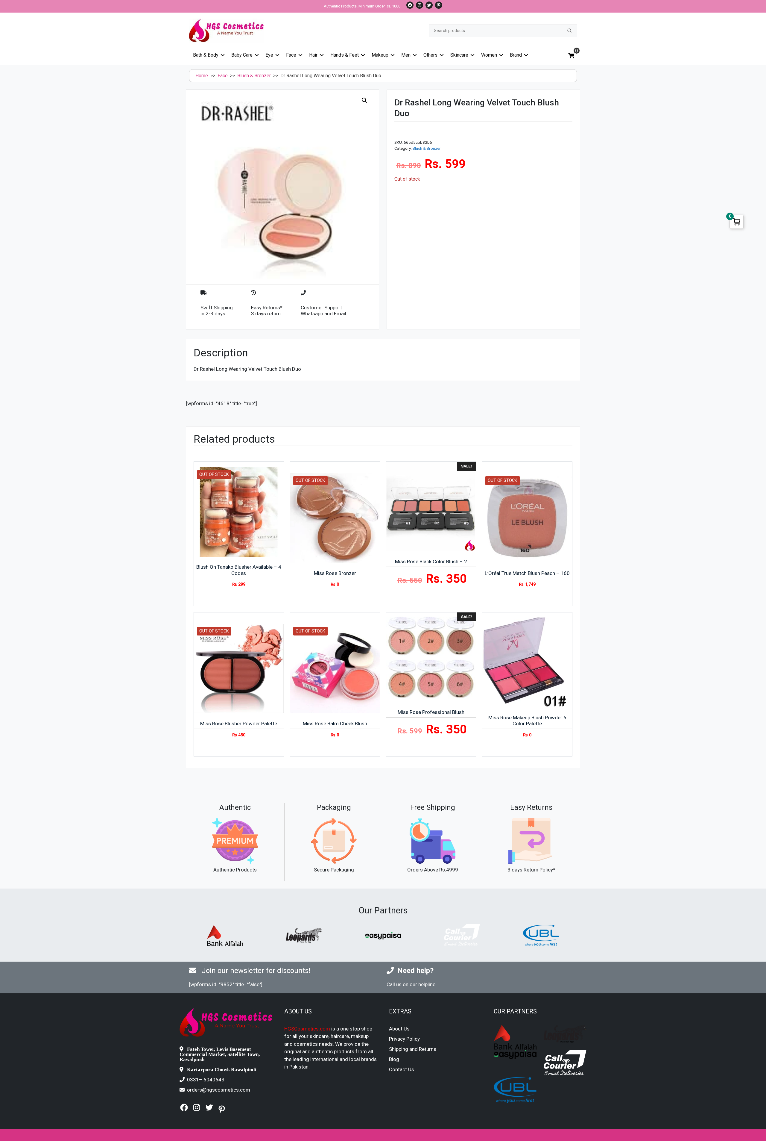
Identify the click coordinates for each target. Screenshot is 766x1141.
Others (430, 55)
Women (489, 55)
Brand (516, 55)
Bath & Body (205, 55)
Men (406, 55)
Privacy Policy (404, 1039)
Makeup (380, 55)
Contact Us (401, 1069)
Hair (313, 55)
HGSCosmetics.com (307, 1029)
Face (291, 55)
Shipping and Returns (412, 1049)
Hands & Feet (344, 55)
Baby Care (242, 55)
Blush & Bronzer (254, 75)
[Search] (569, 30)
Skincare (459, 55)
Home (201, 75)
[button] (364, 100)
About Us (399, 1029)
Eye (269, 55)
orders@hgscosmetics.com (218, 1090)
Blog (394, 1059)
